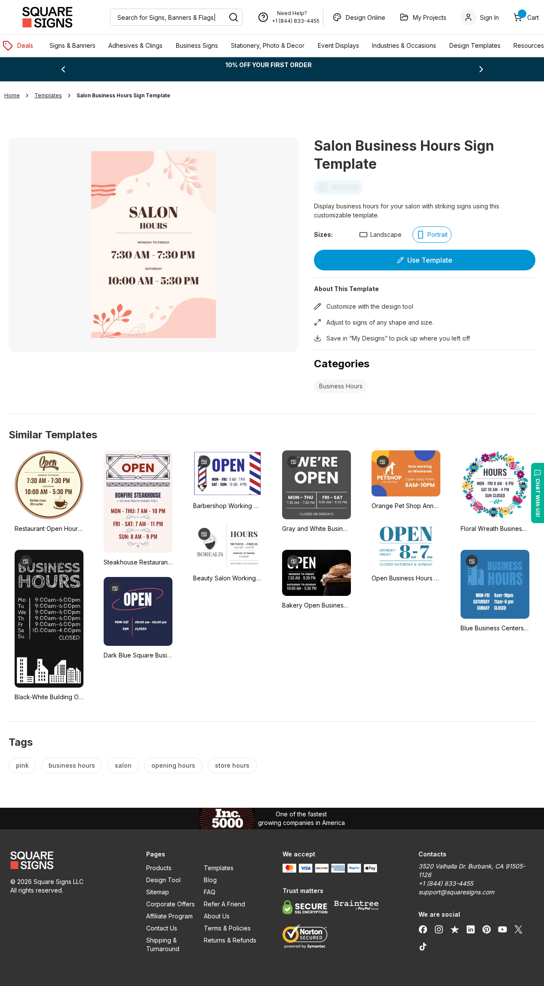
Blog (210, 880)
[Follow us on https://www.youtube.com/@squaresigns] (502, 929)
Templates (219, 867)
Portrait (437, 234)
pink (22, 765)
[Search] (233, 17)
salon (123, 765)
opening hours (173, 765)
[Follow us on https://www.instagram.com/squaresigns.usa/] (438, 929)
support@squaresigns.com (456, 892)
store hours (232, 765)
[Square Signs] (47, 17)
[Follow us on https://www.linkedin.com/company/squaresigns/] (470, 929)
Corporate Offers (170, 904)
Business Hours (341, 386)
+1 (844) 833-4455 (296, 21)
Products (159, 867)
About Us (217, 916)
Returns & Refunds (230, 940)
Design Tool (163, 880)
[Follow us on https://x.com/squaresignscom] (518, 929)
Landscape (386, 234)
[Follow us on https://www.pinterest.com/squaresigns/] (486, 929)
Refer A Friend (224, 904)
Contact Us (161, 928)
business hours (72, 765)
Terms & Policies (227, 928)
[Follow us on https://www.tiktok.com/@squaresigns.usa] (422, 946)
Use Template (429, 260)
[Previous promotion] (63, 69)
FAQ (209, 892)
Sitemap (157, 892)
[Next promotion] (481, 69)
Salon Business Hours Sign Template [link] (123, 95)
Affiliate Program (169, 916)
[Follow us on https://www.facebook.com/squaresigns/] (422, 929)
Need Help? (292, 13)
